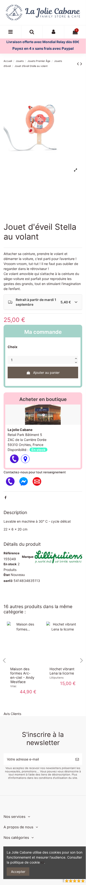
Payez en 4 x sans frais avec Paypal (43, 48)
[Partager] (5, 497)
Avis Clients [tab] (12, 714)
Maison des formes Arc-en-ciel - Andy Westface (22, 675)
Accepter (18, 872)
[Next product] (81, 64)
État (7, 575)
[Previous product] (78, 64)
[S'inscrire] (77, 759)
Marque (28, 557)
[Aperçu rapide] (23, 662)
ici (42, 862)
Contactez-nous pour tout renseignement (35, 472)
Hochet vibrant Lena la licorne (62, 671)
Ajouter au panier (46, 372)
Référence (12, 553)
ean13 (8, 581)
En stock (10, 564)
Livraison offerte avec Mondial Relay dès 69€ (42, 42)
